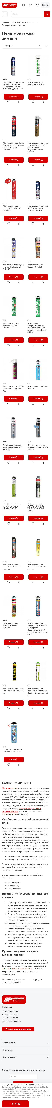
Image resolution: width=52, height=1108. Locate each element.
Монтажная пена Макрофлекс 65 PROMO (10, 325)
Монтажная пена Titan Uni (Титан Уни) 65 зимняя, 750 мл (37, 208)
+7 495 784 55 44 (10, 1011)
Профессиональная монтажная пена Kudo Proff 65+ (13, 447)
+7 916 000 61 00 (10, 1017)
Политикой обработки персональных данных (19, 1089)
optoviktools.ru (19, 1085)
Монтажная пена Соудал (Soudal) (35, 265)
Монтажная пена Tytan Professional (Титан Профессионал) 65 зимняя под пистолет (13, 85)
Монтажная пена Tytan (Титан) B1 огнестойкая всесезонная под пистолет (13, 146)
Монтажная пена (9, 788)
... (34, 22)
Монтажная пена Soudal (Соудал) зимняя (10, 625)
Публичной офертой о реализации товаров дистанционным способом (26, 1096)
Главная (5, 22)
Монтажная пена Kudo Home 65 (37, 387)
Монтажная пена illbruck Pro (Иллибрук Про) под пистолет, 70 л (37, 692)
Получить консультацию (18, 1029)
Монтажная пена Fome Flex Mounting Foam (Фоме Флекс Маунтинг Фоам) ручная (37, 147)
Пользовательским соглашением (15, 1091)
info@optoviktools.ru (11, 1021)
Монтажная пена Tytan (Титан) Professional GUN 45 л (13, 267)
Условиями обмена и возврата (32, 1093)
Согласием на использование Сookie (16, 1095)
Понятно (15, 1104)
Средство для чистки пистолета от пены (12, 750)
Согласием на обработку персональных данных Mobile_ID (24, 1087)
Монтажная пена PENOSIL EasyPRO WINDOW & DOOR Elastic (35, 507)
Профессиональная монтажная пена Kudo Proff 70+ (37, 447)
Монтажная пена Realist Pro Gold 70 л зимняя (36, 567)
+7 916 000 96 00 (10, 1014)
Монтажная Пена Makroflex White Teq (36, 83)
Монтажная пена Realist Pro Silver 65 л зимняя (13, 567)
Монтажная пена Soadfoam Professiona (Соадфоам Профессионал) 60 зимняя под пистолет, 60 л (37, 629)
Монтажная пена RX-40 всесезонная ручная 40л (14, 388)
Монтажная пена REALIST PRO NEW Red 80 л (12, 208)
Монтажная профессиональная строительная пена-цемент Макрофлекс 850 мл (36, 328)
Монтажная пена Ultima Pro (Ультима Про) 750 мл (13, 690)
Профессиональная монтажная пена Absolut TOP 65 (12, 506)
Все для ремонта (20, 22)
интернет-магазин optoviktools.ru (17, 969)
